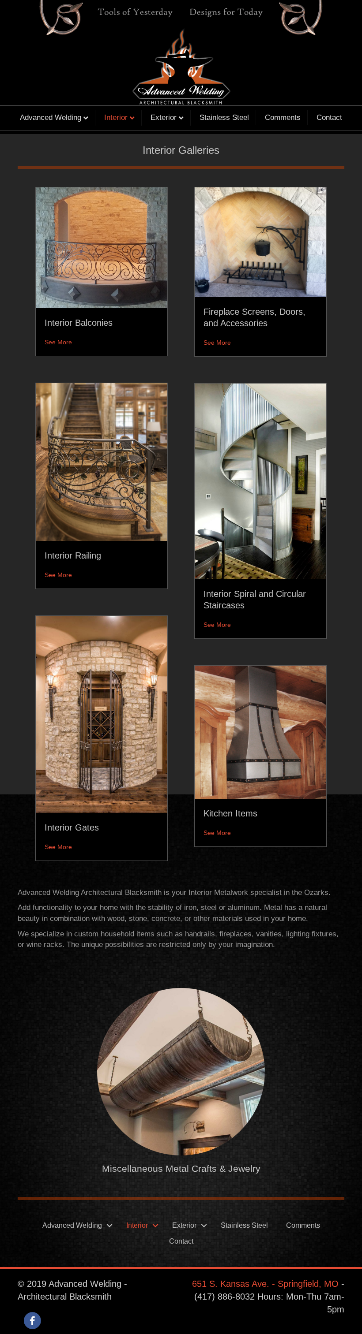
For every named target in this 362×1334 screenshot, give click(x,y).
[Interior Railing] (101, 462)
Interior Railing (73, 555)
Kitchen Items (230, 813)
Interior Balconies (79, 323)
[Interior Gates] (101, 714)
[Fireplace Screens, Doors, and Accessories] (260, 242)
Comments (283, 117)
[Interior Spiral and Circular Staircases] (260, 481)
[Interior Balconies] (101, 247)
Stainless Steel (224, 117)
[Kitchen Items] (260, 731)
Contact (329, 117)
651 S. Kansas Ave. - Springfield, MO (265, 1284)
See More (58, 342)
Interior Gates (72, 827)
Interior (116, 117)
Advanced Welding (50, 117)
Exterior (164, 117)
